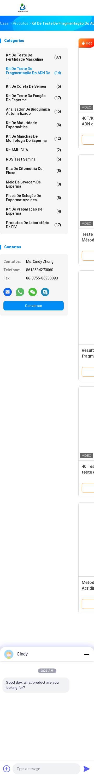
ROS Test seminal (33, 159)
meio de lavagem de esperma (33, 184)
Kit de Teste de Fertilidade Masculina (33, 57)
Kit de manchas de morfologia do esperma (33, 138)
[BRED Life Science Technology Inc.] (23, 8)
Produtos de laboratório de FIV (33, 225)
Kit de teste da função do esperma (33, 98)
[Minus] (87, 654)
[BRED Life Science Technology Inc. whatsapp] (20, 292)
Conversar (33, 306)
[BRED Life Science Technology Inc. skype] (45, 292)
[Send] (87, 768)
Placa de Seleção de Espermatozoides (33, 198)
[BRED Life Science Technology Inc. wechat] (32, 292)
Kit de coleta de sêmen (33, 86)
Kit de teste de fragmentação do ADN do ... (33, 73)
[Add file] (6, 768)
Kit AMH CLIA (33, 150)
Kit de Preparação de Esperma (33, 211)
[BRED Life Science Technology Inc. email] (7, 292)
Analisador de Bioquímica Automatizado (33, 111)
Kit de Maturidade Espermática (33, 125)
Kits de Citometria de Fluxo (33, 171)
